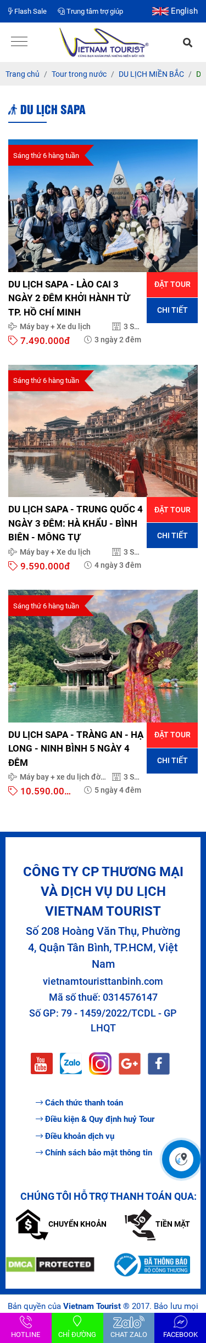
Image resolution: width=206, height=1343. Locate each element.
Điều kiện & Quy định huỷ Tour (99, 1119)
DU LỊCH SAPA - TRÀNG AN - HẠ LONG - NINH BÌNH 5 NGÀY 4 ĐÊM (75, 748)
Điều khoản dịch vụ (79, 1136)
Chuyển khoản (77, 1224)
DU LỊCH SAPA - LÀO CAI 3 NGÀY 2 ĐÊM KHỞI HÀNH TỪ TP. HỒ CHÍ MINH (69, 298)
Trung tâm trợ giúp (94, 11)
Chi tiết (172, 310)
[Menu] (19, 42)
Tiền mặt (172, 1224)
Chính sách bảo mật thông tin (98, 1153)
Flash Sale (30, 11)
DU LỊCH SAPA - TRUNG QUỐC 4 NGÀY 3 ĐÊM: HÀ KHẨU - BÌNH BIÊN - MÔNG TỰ (75, 523)
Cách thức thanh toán (84, 1103)
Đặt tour (172, 284)
